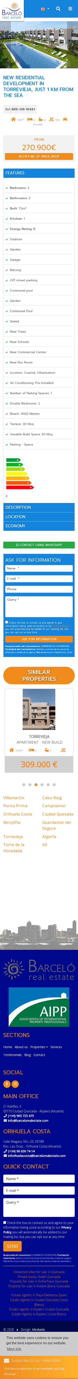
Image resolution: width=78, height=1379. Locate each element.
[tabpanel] (39, 731)
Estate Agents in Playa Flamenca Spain (39, 1295)
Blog (27, 1055)
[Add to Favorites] (66, 695)
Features (15, 173)
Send (12, 1246)
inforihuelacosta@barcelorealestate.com (37, 1156)
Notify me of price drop (39, 156)
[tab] (39, 173)
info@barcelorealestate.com (28, 1120)
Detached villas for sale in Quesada (39, 1272)
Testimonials (12, 1055)
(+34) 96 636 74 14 (21, 1151)
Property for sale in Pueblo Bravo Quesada (39, 1286)
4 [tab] (42, 784)
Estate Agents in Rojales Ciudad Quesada (39, 1309)
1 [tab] (23, 784)
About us (21, 1047)
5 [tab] (48, 784)
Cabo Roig (52, 797)
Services (56, 1047)
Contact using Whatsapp (40, 545)
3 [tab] (35, 784)
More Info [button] (14, 1349)
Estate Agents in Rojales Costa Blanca (39, 1314)
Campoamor (54, 805)
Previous (5, 44)
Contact (39, 1055)
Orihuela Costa (17, 814)
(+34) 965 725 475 (21, 1116)
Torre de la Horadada (13, 847)
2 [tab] (29, 784)
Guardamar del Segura (56, 825)
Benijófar (12, 822)
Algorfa (49, 836)
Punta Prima (15, 805)
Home (7, 1047)
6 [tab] (54, 784)
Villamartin (13, 797)
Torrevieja (13, 836)
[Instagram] (15, 1084)
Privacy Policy (61, 626)
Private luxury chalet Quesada (39, 1277)
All (44, 844)
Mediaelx (38, 1329)
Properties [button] (37, 1047)
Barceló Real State (12, 10)
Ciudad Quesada (57, 814)
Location (15, 517)
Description (18, 507)
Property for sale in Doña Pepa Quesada (39, 1281)
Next (72, 44)
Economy (15, 526)
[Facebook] (7, 1084)
